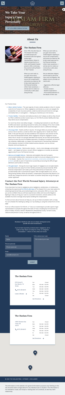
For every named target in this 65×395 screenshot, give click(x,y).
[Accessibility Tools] (63, 9)
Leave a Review (19, 294)
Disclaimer (33, 379)
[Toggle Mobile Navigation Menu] (62, 3)
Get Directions (36, 299)
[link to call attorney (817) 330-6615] (3, 3)
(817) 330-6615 (21, 290)
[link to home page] (32, 3)
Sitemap (25, 379)
